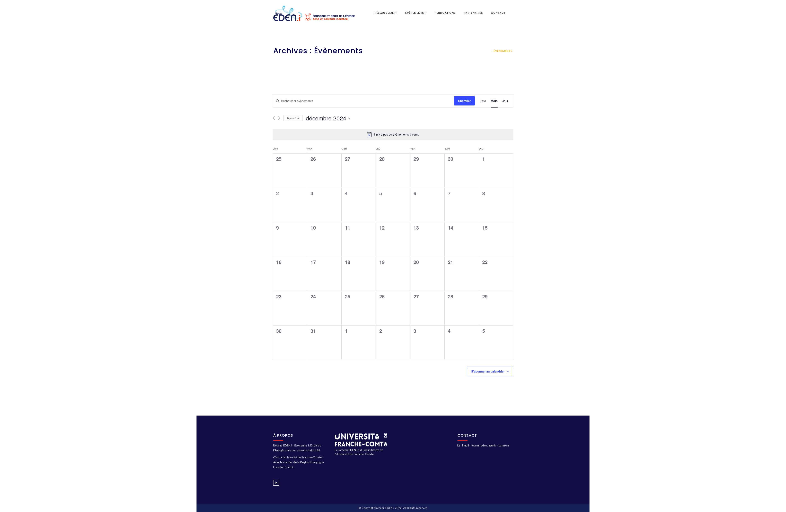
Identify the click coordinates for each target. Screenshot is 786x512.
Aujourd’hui (293, 118)
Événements (415, 13)
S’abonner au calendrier (488, 371)
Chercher (464, 101)
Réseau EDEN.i (385, 13)
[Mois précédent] (274, 118)
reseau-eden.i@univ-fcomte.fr (490, 445)
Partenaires (473, 13)
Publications (445, 13)
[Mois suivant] (279, 118)
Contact (498, 13)
